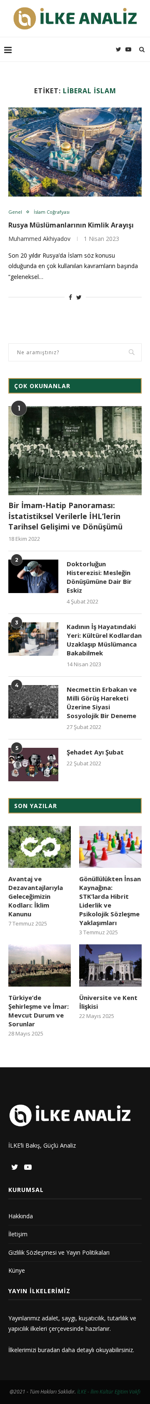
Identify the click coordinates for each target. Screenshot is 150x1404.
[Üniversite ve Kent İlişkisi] (110, 965)
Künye (16, 1270)
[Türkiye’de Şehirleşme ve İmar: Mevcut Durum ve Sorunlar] (39, 965)
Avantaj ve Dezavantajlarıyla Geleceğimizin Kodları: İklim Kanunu (35, 896)
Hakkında (20, 1216)
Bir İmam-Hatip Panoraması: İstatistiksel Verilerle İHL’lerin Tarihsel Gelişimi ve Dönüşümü (65, 515)
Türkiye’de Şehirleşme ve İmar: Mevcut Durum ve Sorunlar (38, 1010)
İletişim (18, 1234)
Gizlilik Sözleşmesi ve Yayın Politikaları (59, 1252)
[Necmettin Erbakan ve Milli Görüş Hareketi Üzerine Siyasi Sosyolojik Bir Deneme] (33, 702)
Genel (15, 212)
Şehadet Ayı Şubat (95, 752)
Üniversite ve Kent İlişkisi (108, 1001)
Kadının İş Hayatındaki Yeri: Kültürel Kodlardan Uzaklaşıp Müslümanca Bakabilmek (104, 639)
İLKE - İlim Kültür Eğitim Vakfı (108, 1391)
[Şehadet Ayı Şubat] (33, 764)
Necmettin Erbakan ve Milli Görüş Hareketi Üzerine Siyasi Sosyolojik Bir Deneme (102, 702)
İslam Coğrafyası (52, 212)
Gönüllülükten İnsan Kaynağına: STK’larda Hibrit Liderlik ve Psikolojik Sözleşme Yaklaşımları (110, 901)
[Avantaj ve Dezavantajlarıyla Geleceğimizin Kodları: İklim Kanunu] (39, 847)
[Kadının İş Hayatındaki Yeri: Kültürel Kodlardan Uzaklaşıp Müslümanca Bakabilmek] (33, 639)
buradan (49, 1350)
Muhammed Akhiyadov (39, 239)
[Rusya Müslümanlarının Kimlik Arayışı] (75, 152)
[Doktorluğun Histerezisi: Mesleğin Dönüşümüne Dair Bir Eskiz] (33, 576)
